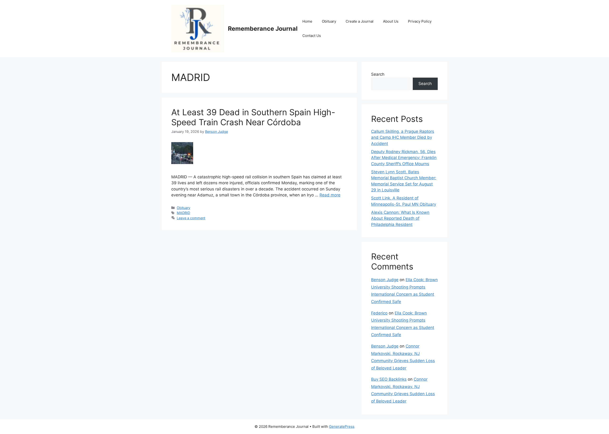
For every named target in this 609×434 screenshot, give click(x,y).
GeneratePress (341, 426)
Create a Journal (359, 21)
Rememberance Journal (263, 28)
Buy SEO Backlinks (389, 379)
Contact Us (311, 35)
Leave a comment (191, 218)
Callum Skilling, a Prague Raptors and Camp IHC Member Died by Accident (402, 137)
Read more (329, 195)
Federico (379, 313)
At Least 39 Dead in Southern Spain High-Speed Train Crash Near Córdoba (253, 117)
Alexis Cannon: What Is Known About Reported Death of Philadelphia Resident (400, 218)
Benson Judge (384, 279)
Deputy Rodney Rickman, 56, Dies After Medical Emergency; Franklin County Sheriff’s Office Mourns (404, 157)
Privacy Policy (420, 21)
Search (377, 74)
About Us (390, 21)
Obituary (329, 21)
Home (307, 21)
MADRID (183, 213)
